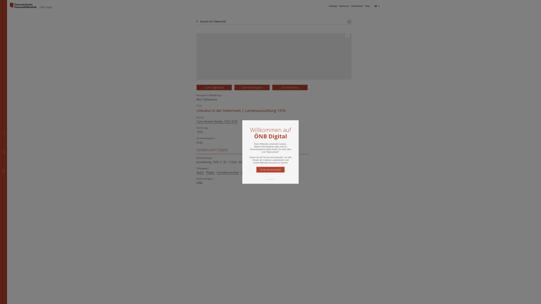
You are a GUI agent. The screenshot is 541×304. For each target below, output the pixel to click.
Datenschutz (272, 152)
